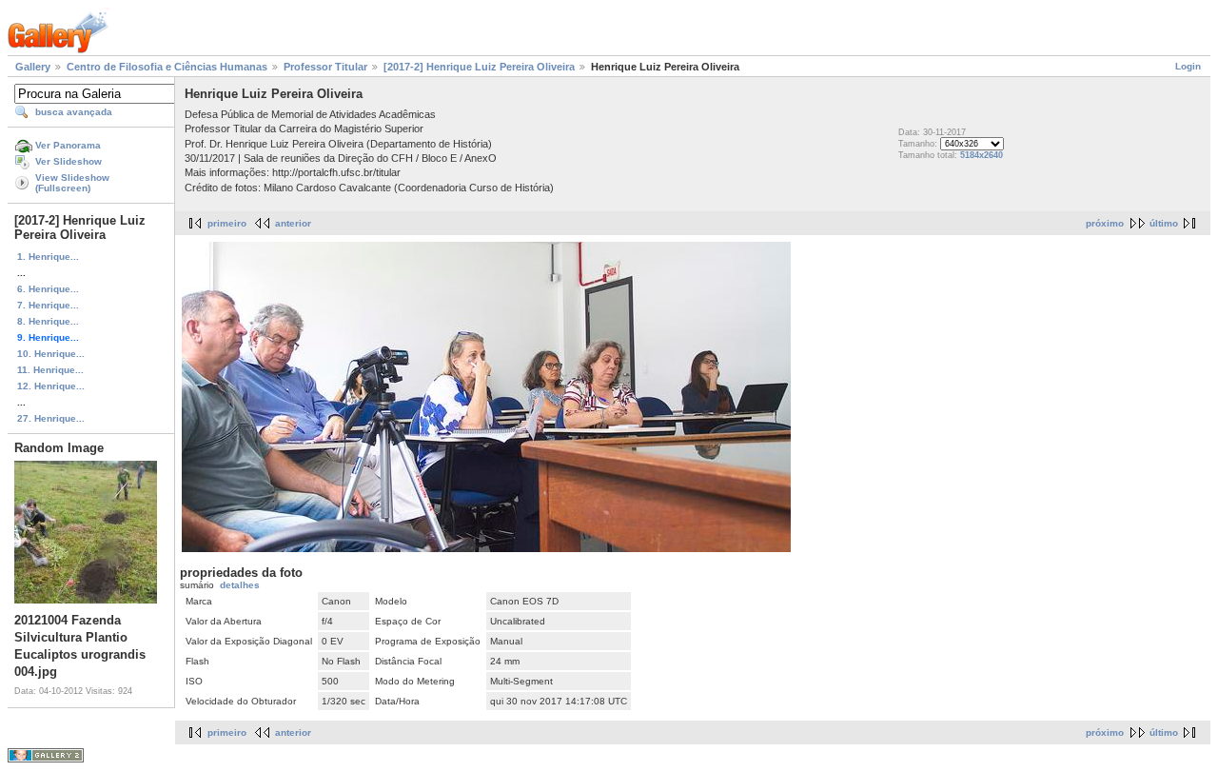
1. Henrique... (48, 256)
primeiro (226, 223)
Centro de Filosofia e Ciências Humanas (167, 66)
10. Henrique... (51, 353)
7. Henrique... (48, 305)
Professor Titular (325, 66)
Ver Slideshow (68, 161)
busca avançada (73, 112)
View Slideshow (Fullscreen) (72, 182)
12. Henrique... (51, 386)
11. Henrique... (50, 370)
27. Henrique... (51, 418)
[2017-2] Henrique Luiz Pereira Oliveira (479, 66)
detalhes (240, 585)
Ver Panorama (68, 145)
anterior (293, 223)
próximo (1105, 223)
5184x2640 (981, 155)
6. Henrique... (48, 289)
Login (1188, 66)
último (1163, 223)
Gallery (32, 66)
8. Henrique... (48, 321)
